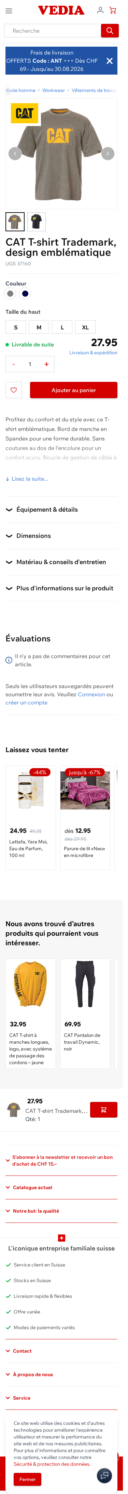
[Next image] (108, 153)
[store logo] (61, 10)
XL (85, 327)
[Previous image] (15, 153)
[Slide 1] (15, 221)
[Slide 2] (36, 221)
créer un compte (26, 702)
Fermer (27, 1479)
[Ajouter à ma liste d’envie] (13, 390)
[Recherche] (110, 30)
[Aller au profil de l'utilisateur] (100, 9)
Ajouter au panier (74, 390)
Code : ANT (46, 60)
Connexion (91, 694)
